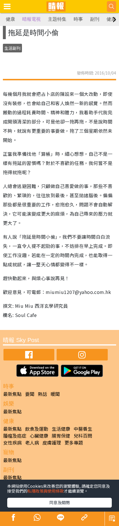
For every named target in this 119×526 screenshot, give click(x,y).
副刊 (94, 19)
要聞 (29, 393)
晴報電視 (31, 19)
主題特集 (57, 19)
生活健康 (61, 428)
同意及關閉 (59, 502)
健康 (10, 19)
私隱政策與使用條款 (45, 491)
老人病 (32, 442)
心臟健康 (39, 435)
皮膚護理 (51, 442)
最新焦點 (12, 393)
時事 (78, 19)
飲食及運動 (36, 428)
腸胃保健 (61, 435)
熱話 (42, 393)
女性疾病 (12, 442)
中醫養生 (83, 428)
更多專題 (73, 442)
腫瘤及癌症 (14, 435)
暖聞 (55, 393)
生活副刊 (12, 48)
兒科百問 (83, 435)
